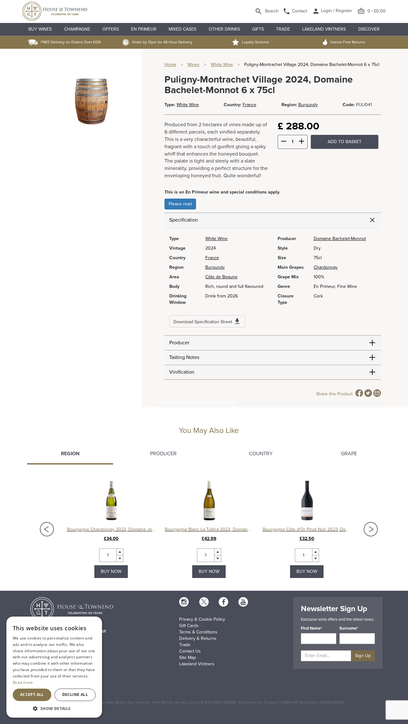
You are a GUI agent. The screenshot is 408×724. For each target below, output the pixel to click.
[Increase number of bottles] (301, 142)
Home (170, 64)
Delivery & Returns (197, 638)
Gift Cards (189, 625)
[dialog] (54, 667)
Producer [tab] (163, 453)
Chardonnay (326, 267)
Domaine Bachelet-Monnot (340, 238)
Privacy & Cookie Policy (202, 619)
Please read (180, 204)
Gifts (258, 29)
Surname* (348, 628)
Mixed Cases (182, 29)
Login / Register (336, 10)
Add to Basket (344, 141)
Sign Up (363, 655)
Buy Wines (40, 29)
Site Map (187, 657)
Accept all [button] (32, 694)
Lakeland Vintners (324, 29)
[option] (111, 529)
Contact (299, 11)
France (249, 104)
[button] (54, 708)
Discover (369, 29)
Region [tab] (70, 453)
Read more (23, 682)
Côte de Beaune (221, 277)
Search (272, 11)
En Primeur (144, 29)
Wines (193, 64)
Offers (110, 29)
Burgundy (308, 104)
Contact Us (190, 651)
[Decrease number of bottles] (283, 142)
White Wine (222, 64)
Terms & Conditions (198, 632)
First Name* (311, 628)
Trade (283, 29)
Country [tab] (261, 453)
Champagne (77, 29)
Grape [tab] (349, 453)
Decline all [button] (75, 694)
